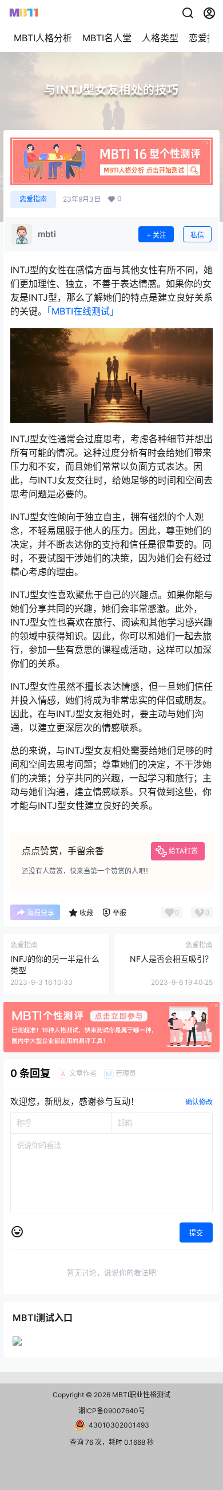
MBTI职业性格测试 (140, 1394)
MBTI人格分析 (43, 38)
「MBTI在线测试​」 (83, 311)
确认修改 (199, 1102)
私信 (197, 235)
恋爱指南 (33, 199)
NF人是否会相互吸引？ (171, 959)
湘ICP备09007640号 (111, 1410)
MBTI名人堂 (107, 38)
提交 (196, 1233)
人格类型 (160, 38)
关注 (159, 235)
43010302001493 (119, 1425)
